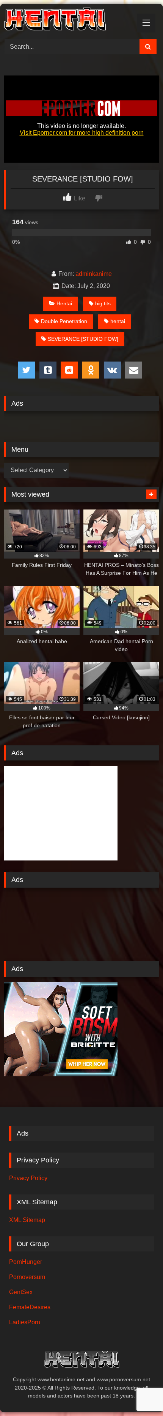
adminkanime (93, 274)
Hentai (64, 303)
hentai (117, 321)
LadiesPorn (24, 1322)
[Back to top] (139, 1393)
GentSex (21, 1292)
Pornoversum (27, 1277)
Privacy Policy (28, 1178)
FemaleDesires (29, 1307)
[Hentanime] (67, 20)
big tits (103, 303)
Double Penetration (64, 321)
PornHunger (25, 1262)
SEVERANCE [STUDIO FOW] (83, 339)
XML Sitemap (27, 1220)
